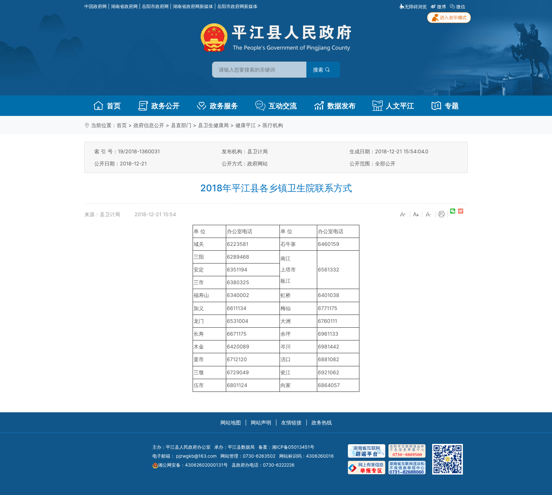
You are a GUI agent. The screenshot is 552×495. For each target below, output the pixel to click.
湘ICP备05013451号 (293, 447)
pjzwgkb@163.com (196, 456)
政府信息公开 (149, 125)
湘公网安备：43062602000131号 (193, 465)
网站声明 (261, 422)
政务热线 (321, 422)
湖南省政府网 (124, 6)
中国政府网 (95, 6)
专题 (452, 106)
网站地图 (230, 422)
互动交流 (283, 106)
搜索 (319, 69)
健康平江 (245, 125)
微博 (441, 6)
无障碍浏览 (415, 6)
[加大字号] (403, 214)
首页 (114, 106)
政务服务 (224, 106)
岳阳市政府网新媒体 (237, 6)
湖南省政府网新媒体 (193, 6)
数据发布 (341, 106)
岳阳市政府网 (155, 6)
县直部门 (181, 125)
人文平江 (400, 106)
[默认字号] (416, 214)
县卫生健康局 (213, 125)
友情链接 (291, 422)
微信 (460, 6)
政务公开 (165, 106)
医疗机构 (273, 125)
